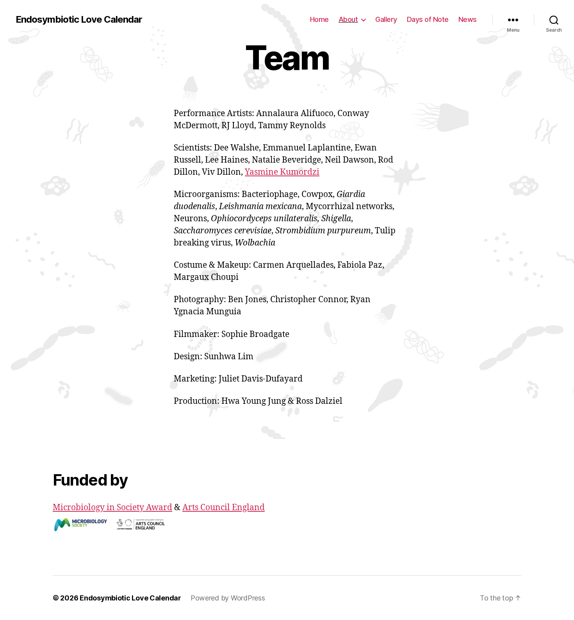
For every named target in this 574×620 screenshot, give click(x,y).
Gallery (386, 19)
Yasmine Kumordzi (282, 172)
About (348, 19)
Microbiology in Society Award (112, 507)
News (467, 19)
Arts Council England (223, 507)
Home (319, 19)
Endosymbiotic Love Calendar (79, 19)
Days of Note (428, 19)
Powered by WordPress (228, 598)
